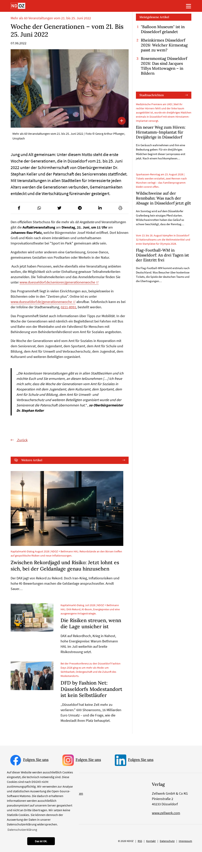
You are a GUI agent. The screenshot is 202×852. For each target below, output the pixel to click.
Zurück (22, 440)
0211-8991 (68, 307)
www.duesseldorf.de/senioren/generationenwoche (57, 282)
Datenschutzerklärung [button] (22, 830)
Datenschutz (167, 841)
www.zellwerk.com (166, 813)
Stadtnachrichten (151, 95)
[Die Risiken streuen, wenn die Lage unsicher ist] (32, 617)
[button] (19, 208)
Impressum (185, 841)
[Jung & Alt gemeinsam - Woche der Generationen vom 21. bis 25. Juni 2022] (70, 88)
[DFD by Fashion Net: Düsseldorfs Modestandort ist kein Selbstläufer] (32, 676)
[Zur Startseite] (18, 6)
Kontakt (151, 841)
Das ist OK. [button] (41, 841)
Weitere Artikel (31, 460)
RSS (140, 841)
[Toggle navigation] (188, 6)
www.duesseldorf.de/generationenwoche (41, 301)
